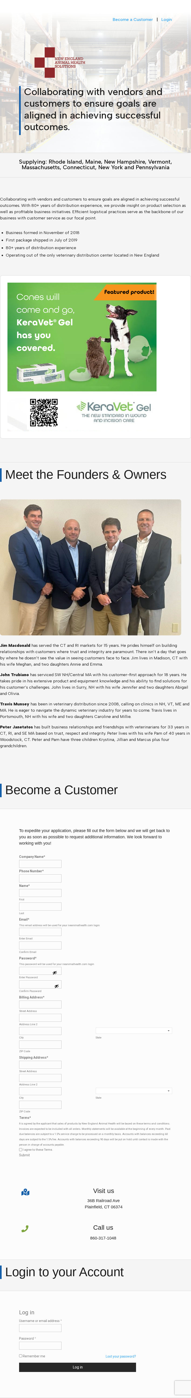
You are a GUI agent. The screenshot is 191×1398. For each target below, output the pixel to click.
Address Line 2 (28, 1024)
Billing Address (31, 997)
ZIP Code (24, 1051)
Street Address (28, 1011)
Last (21, 913)
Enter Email (26, 938)
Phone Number (31, 871)
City (21, 1037)
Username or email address (40, 1321)
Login (166, 19)
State (98, 1037)
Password (28, 958)
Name (24, 886)
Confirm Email (27, 952)
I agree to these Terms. (38, 1149)
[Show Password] (54, 973)
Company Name (32, 857)
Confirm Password (30, 991)
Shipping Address (33, 1057)
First (21, 899)
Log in (78, 1367)
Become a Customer (133, 19)
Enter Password (28, 977)
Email (24, 919)
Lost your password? (121, 1356)
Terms (25, 1118)
